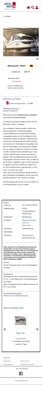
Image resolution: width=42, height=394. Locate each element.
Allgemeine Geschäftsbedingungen (16, 296)
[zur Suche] (33, 8)
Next (37, 329)
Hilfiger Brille (20, 333)
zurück (7, 16)
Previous (5, 329)
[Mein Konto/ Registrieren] (38, 8)
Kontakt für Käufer (27, 364)
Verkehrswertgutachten (17, 103)
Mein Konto (25, 361)
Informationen (8, 364)
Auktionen (6, 361)
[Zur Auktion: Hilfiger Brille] (21, 322)
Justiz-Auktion (21, 381)
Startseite (6, 358)
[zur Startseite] (29, 8)
